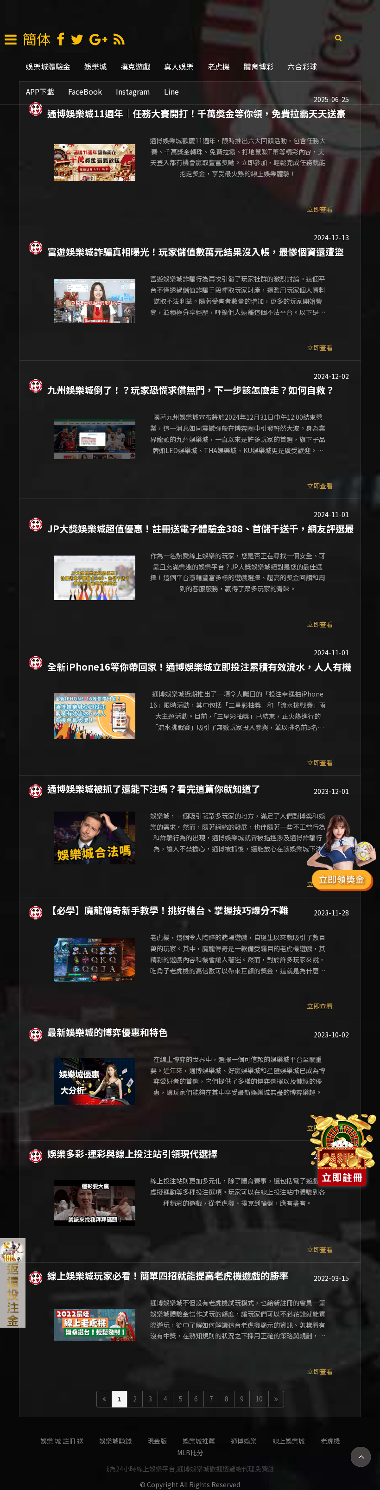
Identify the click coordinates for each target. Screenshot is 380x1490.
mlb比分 (190, 1452)
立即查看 (320, 209)
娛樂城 (95, 66)
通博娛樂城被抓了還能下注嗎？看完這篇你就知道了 (153, 788)
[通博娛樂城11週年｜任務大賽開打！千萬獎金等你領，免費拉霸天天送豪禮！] (95, 162)
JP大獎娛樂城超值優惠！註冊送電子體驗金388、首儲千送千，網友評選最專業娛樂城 (200, 528)
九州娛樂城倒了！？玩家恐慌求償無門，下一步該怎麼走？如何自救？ (191, 389)
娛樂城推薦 (199, 1440)
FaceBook (85, 91)
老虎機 (219, 66)
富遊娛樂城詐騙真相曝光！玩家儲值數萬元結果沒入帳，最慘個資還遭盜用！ (195, 251)
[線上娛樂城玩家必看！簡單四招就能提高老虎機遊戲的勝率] (95, 1325)
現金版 (157, 1440)
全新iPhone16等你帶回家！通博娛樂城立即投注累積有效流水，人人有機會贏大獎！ (199, 666)
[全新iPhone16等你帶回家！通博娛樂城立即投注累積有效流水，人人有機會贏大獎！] (95, 716)
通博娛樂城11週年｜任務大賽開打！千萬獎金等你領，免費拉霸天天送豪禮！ (196, 113)
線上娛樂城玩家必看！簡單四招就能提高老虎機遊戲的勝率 (167, 1275)
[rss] (119, 39)
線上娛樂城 (288, 1440)
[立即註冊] (342, 1153)
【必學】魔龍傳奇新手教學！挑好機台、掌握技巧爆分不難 (167, 909)
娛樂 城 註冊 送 (61, 1440)
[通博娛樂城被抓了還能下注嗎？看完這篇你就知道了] (95, 838)
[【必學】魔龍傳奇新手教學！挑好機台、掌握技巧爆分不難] (95, 959)
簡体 (37, 38)
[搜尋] (338, 37)
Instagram (133, 91)
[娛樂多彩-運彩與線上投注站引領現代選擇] (95, 1203)
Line (171, 91)
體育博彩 (258, 66)
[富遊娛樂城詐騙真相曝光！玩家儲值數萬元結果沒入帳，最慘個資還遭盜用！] (95, 301)
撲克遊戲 (135, 66)
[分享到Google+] (98, 39)
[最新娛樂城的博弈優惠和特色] (95, 1081)
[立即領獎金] (341, 854)
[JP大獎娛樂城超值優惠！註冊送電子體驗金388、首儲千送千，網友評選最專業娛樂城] (95, 577)
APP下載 (40, 91)
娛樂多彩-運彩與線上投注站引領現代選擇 (132, 1153)
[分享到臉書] (60, 39)
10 (259, 1398)
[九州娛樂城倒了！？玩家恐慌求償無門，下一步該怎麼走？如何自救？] (95, 439)
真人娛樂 (179, 66)
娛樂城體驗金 (48, 66)
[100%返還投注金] (12, 1283)
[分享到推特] (76, 39)
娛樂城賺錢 (115, 1440)
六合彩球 (302, 66)
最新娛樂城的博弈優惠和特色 (107, 1031)
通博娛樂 (244, 1440)
